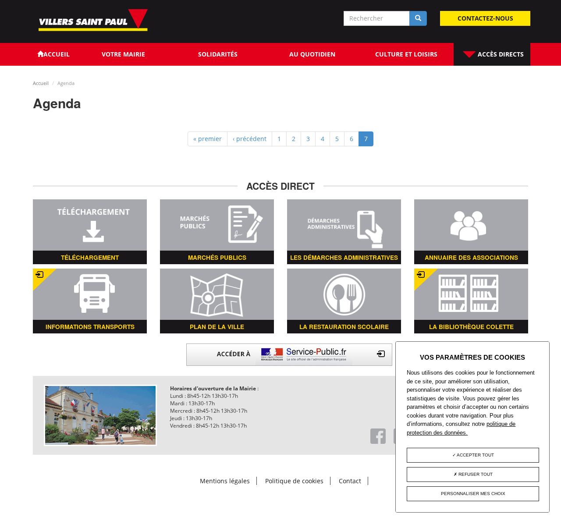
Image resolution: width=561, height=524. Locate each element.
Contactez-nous (485, 18)
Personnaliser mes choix (473, 493)
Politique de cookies (294, 481)
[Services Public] (289, 354)
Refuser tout (475, 474)
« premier (207, 139)
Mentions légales (225, 481)
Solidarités (218, 54)
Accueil (41, 83)
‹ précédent (249, 139)
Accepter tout (475, 455)
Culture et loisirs (406, 54)
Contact (350, 481)
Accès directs (500, 54)
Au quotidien (312, 54)
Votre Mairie (123, 54)
